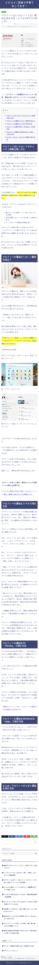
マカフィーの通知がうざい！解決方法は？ (20, 121)
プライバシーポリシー (11, 950)
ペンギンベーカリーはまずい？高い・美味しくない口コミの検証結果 (20, 874)
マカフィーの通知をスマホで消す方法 (19, 124)
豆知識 (3, 11)
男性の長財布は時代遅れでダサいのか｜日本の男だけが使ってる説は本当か (20, 932)
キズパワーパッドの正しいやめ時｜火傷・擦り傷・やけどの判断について (20, 925)
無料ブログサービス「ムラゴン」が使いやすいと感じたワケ (20, 867)
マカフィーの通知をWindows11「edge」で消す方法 (20, 133)
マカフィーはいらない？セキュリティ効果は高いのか (20, 117)
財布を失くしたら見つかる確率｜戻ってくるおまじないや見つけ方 (20, 917)
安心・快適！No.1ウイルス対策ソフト (18, 494)
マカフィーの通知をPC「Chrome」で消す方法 (20, 128)
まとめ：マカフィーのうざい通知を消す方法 (20, 138)
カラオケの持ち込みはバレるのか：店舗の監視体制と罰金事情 (20, 896)
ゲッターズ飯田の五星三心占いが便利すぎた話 (19, 946)
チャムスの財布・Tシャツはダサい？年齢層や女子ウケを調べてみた (20, 888)
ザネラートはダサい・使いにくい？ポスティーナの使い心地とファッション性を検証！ (20, 881)
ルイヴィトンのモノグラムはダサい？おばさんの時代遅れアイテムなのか (20, 903)
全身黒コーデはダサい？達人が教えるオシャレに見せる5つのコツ (20, 910)
